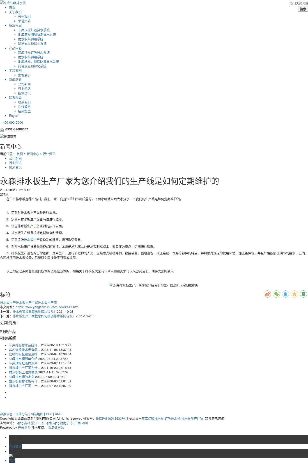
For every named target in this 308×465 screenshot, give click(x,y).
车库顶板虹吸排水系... (24, 363)
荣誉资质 (24, 21)
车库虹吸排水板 (153, 418)
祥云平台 (24, 427)
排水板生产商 (47, 302)
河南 (49, 423)
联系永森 (15, 97)
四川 (85, 423)
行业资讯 (24, 88)
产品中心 (15, 48)
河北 (20, 423)
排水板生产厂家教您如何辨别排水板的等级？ (44, 316)
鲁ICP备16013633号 (110, 418)
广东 (70, 423)
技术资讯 (24, 93)
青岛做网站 (56, 427)
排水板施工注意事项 (23, 372)
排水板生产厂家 (27, 302)
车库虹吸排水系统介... (24, 345)
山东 (41, 423)
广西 (77, 423)
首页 (12, 7)
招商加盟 (24, 111)
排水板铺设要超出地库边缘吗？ (35, 311)
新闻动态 (15, 79)
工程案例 (15, 70)
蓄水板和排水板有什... (24, 381)
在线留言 (24, 106)
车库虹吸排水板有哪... (24, 349)
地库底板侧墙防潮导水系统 (37, 34)
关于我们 (15, 11)
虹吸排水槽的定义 (21, 376)
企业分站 (21, 414)
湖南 (63, 423)
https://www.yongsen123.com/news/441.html (47, 307)
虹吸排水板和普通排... (24, 354)
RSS (49, 414)
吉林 (27, 423)
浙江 (34, 423)
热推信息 (6, 414)
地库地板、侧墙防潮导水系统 (38, 61)
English (14, 115)
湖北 (56, 423)
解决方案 (15, 25)
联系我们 (24, 102)
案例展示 (24, 75)
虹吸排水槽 (172, 418)
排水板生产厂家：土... (24, 385)
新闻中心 (33, 153)
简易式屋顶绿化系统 (32, 43)
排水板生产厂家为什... (24, 367)
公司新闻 (24, 84)
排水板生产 (32, 239)
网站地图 (37, 414)
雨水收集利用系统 (30, 39)
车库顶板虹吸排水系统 (34, 30)
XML (58, 414)
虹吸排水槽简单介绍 (23, 358)
